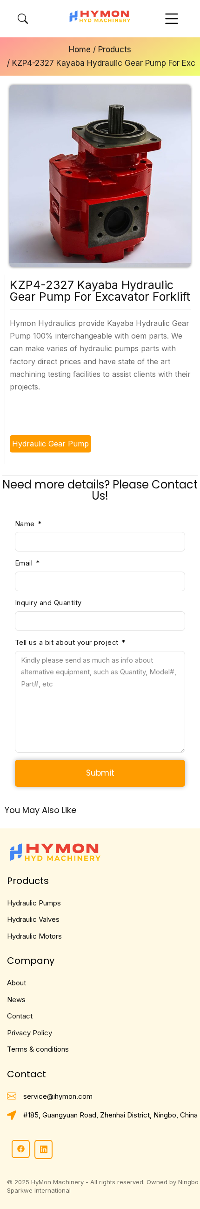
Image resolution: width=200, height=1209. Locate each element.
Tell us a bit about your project (68, 642)
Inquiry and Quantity (48, 603)
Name (26, 524)
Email (25, 563)
